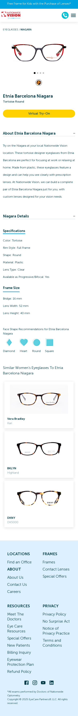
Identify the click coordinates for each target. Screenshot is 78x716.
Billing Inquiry (19, 652)
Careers (14, 591)
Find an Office (19, 562)
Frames (49, 562)
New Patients (18, 645)
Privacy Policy (54, 614)
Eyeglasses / (11, 29)
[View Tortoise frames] (39, 82)
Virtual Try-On (39, 113)
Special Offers (55, 576)
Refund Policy (19, 671)
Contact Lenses (56, 569)
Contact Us (17, 584)
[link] (39, 405)
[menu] (73, 15)
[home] (11, 15)
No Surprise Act (56, 621)
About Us (15, 577)
